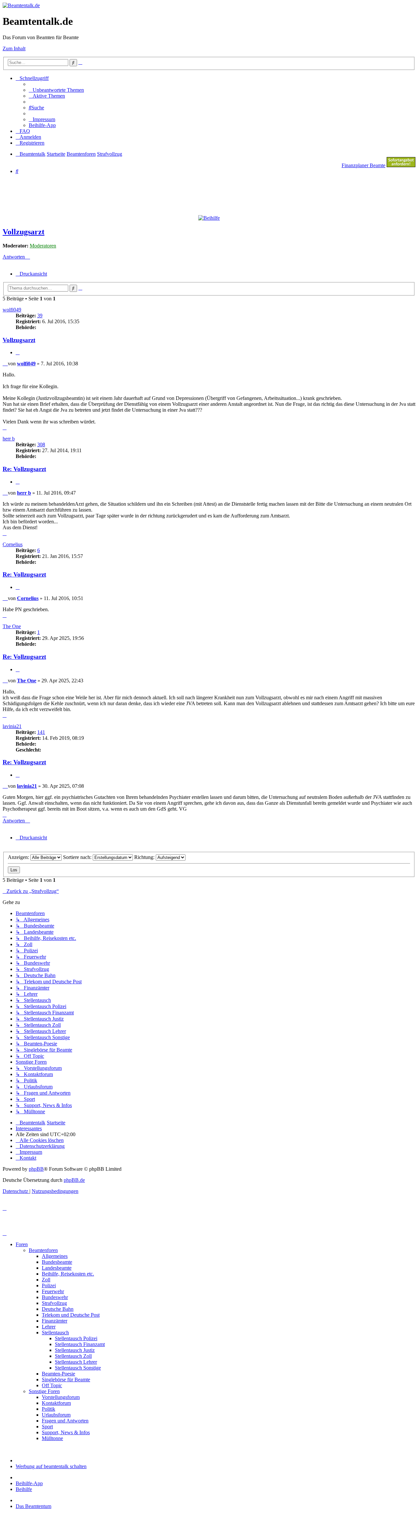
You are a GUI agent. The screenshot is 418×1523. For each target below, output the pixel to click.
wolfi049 (12, 309)
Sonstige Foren (44, 1391)
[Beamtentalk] (21, 5)
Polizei (49, 1285)
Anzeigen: (19, 857)
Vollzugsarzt (23, 232)
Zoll (46, 1279)
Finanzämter (54, 1321)
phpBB (36, 1169)
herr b (9, 438)
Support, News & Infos (66, 1432)
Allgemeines (55, 1256)
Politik (48, 1409)
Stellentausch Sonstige (78, 1368)
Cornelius (13, 544)
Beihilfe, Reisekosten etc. (68, 1274)
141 (41, 732)
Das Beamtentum (33, 1506)
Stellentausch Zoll (73, 1356)
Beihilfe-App (29, 1483)
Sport (47, 1426)
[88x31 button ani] (401, 165)
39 (39, 315)
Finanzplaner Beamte (363, 165)
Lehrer (49, 1326)
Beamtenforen (43, 1250)
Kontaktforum (56, 1403)
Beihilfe (24, 1489)
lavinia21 (12, 726)
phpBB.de (74, 1180)
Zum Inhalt (14, 48)
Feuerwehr (53, 1291)
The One (12, 626)
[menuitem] (56, 90)
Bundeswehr (55, 1297)
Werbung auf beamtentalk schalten (51, 1466)
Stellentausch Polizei (76, 1338)
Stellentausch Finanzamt (80, 1344)
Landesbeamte (57, 1268)
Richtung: (145, 857)
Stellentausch (55, 1332)
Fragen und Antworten (65, 1420)
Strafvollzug (54, 1303)
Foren (22, 1244)
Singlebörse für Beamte (66, 1379)
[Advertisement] (161, 194)
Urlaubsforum (56, 1415)
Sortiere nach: (78, 857)
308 (41, 444)
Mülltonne (52, 1438)
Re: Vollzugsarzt (24, 469)
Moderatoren (43, 245)
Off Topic (52, 1385)
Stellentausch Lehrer (76, 1362)
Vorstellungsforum (61, 1397)
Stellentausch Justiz (75, 1350)
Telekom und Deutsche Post (71, 1315)
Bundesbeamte (57, 1262)
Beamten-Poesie (58, 1373)
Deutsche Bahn (57, 1309)
